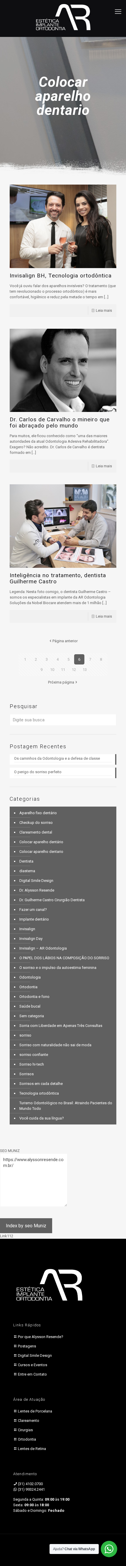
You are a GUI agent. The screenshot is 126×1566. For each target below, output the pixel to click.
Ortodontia (28, 987)
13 (85, 669)
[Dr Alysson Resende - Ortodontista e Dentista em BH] (63, 17)
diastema (27, 871)
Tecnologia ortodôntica (39, 1093)
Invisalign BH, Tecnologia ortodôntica (61, 275)
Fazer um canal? (33, 909)
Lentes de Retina (32, 1448)
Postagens (27, 1346)
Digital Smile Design (36, 880)
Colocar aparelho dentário (41, 842)
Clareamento (28, 1420)
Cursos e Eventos (32, 1365)
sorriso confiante (33, 1054)
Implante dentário (34, 919)
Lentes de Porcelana (35, 1411)
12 (74, 669)
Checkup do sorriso (36, 822)
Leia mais (104, 310)
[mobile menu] (118, 12)
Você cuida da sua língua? (41, 1118)
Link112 (6, 1236)
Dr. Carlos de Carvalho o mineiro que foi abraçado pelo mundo (60, 422)
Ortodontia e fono (34, 996)
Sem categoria (31, 1016)
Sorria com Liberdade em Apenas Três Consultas (60, 1025)
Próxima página (61, 682)
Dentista (26, 861)
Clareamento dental (35, 832)
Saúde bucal (29, 1006)
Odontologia (30, 977)
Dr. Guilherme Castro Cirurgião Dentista (52, 900)
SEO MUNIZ (10, 1150)
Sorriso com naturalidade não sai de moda (55, 1045)
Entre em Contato (32, 1374)
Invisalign (27, 929)
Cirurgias (25, 1430)
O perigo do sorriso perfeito (38, 772)
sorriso (25, 1035)
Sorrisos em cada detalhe (41, 1083)
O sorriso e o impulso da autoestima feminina (57, 967)
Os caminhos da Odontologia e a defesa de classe (57, 758)
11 (63, 669)
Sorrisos (26, 1074)
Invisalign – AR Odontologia (43, 948)
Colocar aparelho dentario (41, 851)
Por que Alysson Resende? (40, 1337)
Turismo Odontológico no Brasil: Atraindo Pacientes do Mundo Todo (65, 1106)
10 (52, 669)
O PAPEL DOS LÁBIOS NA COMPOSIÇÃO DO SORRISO (64, 958)
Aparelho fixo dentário (38, 813)
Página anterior (65, 641)
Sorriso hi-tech (31, 1064)
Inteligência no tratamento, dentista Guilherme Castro (58, 578)
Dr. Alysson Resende (36, 890)
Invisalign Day (30, 938)
